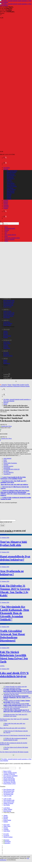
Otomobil (6, 206)
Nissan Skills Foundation (10, 463)
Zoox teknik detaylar (10, 234)
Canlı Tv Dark (7, 311)
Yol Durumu (10, 177)
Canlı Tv (9, 180)
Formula (5, 208)
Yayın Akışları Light (8, 312)
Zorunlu (6, 230)
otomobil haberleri (8, 466)
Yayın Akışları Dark (8, 314)
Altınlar (9, 197)
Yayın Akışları (11, 183)
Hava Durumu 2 (11, 175)
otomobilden (6, 467)
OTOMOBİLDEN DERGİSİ (11, 469)
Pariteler (9, 199)
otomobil (5, 464)
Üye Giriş (6, 352)
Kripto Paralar (10, 192)
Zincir (6, 241)
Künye (5, 362)
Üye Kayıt (6, 354)
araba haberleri (7, 458)
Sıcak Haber (6, 348)
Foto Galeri (6, 342)
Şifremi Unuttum (7, 355)
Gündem (5, 200)
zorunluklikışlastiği (9, 228)
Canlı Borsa (10, 188)
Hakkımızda (6, 363)
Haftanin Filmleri (11, 172)
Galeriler (5, 374)
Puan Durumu (10, 191)
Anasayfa (4, 384)
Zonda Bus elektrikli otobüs (12, 238)
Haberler (5, 202)
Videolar (5, 376)
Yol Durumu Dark (8, 305)
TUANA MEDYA (8, 472)
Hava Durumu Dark (8, 302)
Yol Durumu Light (8, 303)
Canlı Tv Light (7, 306)
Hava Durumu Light (8, 300)
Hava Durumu (11, 174)
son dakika (6, 471)
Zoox (6, 236)
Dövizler (9, 194)
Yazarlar (5, 203)
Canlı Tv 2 (10, 181)
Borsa (7, 771)
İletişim (5, 360)
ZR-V (6, 227)
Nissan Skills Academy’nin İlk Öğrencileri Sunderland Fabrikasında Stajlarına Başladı (15, 385)
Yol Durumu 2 (11, 178)
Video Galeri (6, 343)
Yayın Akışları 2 (11, 185)
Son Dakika (6, 167)
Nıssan (9, 384)
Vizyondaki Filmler (12, 171)
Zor (5, 233)
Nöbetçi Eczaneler (12, 186)
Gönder (2, 525)
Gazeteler (6, 205)
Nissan (5, 461)
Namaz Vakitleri (11, 189)
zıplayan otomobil (9, 239)
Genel (5, 460)
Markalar (5, 402)
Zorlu (6, 231)
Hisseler (9, 195)
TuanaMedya (6, 474)
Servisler (5, 169)
